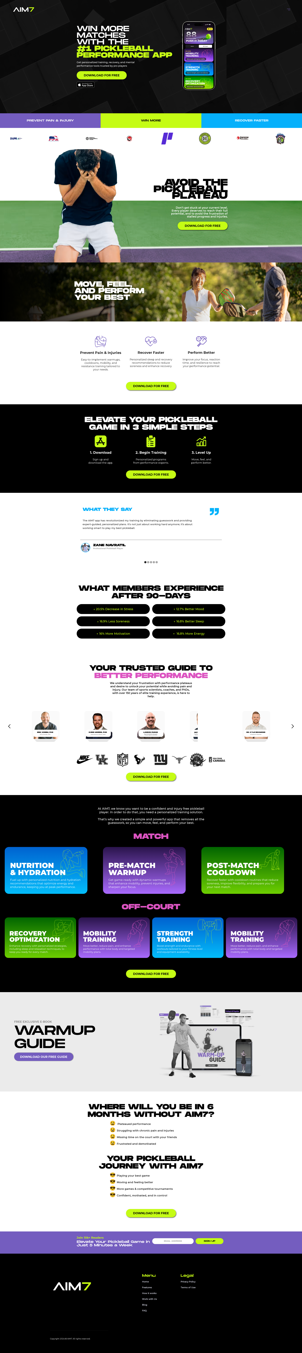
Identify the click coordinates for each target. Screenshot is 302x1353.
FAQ (144, 1310)
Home (145, 1281)
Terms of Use (188, 1287)
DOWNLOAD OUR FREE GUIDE (43, 1057)
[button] (145, 562)
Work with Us (149, 1299)
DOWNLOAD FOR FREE (102, 75)
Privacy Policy (188, 1281)
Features (147, 1287)
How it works (149, 1293)
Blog (144, 1305)
